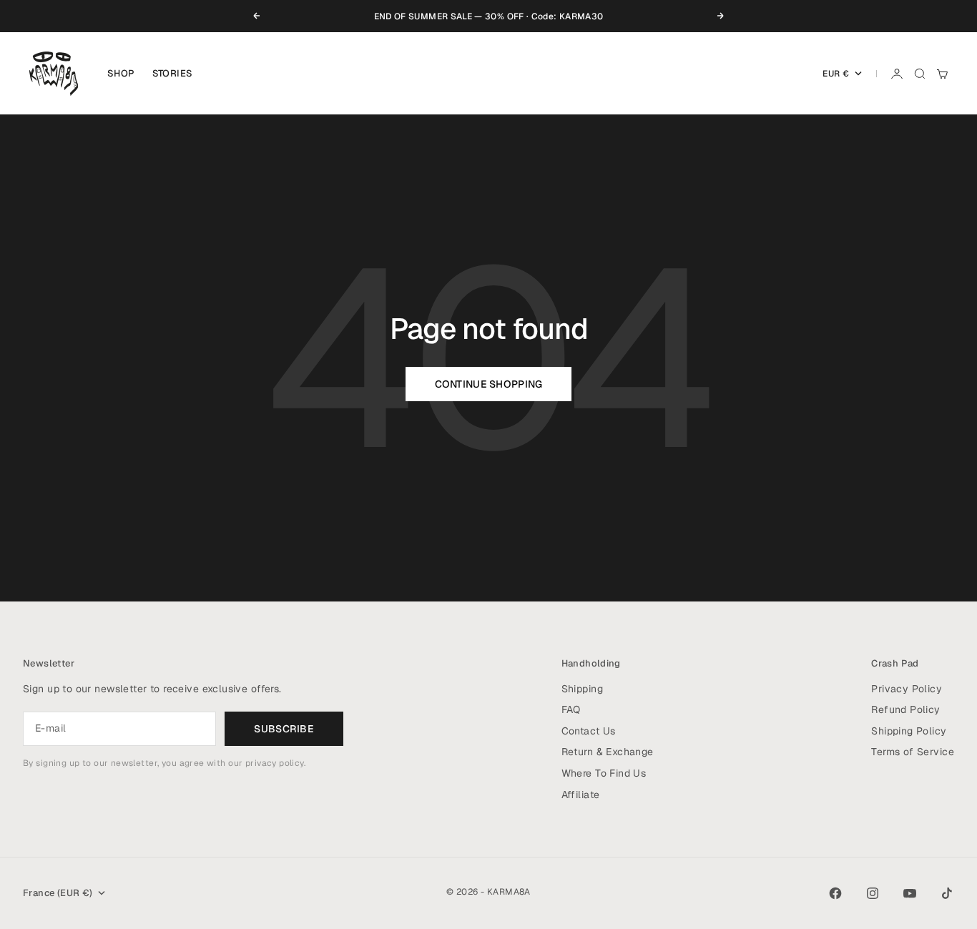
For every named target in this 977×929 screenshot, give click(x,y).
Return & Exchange (607, 751)
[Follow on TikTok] (947, 893)
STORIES (172, 73)
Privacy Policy (906, 688)
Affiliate (580, 794)
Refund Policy (905, 709)
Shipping (582, 688)
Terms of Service (912, 751)
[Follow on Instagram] (872, 893)
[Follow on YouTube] (910, 893)
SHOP (121, 73)
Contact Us (588, 730)
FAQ (571, 709)
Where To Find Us (604, 773)
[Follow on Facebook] (835, 893)
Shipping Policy (908, 730)
